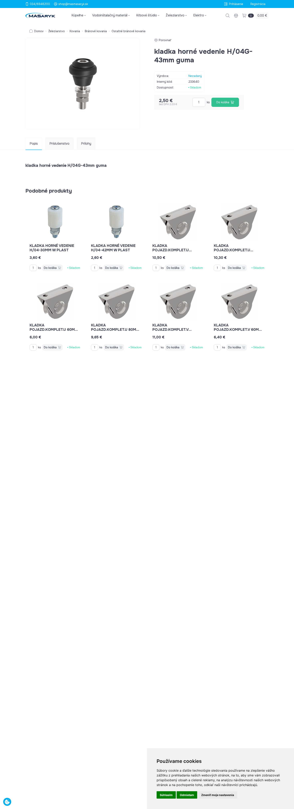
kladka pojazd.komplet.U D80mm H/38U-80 (170, 250)
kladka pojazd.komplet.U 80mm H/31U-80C (115, 329)
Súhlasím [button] (166, 795)
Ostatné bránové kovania (128, 31)
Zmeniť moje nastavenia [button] (217, 795)
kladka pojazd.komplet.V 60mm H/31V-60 (238, 329)
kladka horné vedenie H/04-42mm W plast (113, 247)
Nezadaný (195, 76)
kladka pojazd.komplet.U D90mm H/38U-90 (232, 250)
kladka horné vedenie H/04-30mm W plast (52, 247)
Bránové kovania (96, 31)
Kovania (75, 31)
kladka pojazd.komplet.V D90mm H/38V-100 (170, 329)
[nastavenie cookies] (7, 802)
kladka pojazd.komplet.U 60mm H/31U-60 (54, 329)
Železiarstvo (56, 31)
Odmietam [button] (187, 795)
